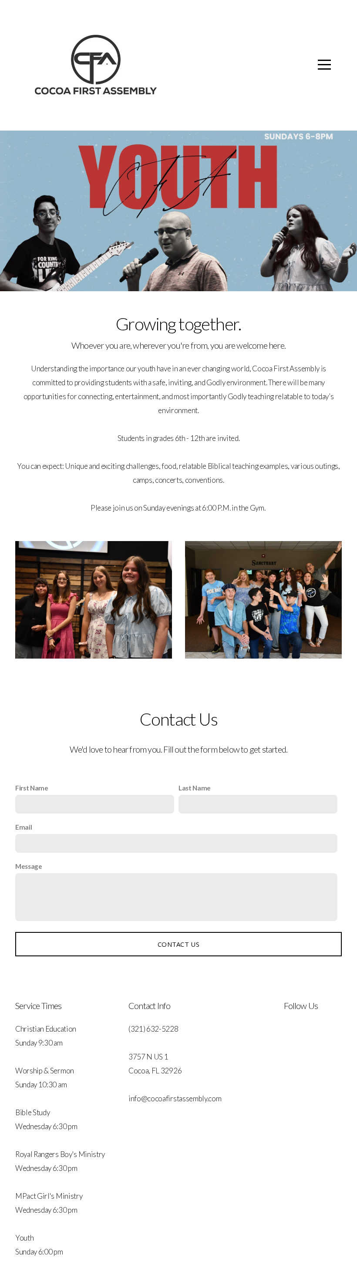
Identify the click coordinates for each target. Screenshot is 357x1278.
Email (23, 827)
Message (28, 866)
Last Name (194, 788)
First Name (31, 788)
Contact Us (178, 944)
